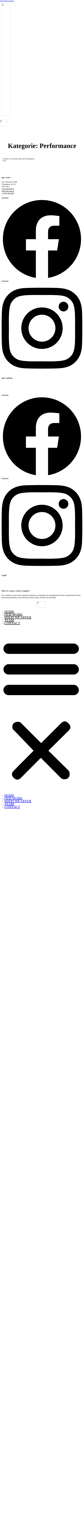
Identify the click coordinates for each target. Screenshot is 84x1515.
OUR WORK (13, 614)
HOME (9, 612)
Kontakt (4, 584)
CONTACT (12, 623)
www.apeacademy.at (8, 389)
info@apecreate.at (8, 191)
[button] (41, 709)
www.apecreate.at (8, 189)
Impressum (5, 580)
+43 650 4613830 (8, 193)
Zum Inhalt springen (7, 1)
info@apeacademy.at (8, 391)
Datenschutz (6, 582)
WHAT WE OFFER (17, 617)
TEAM (9, 620)
